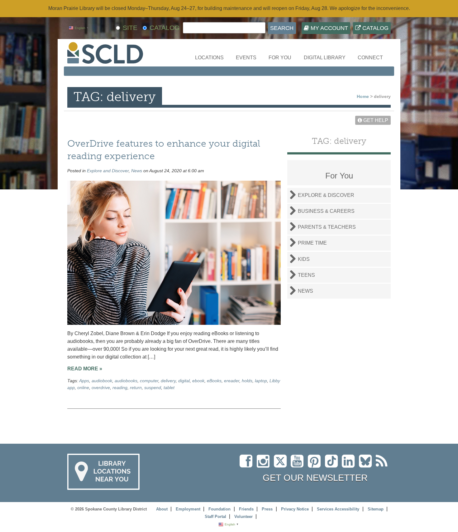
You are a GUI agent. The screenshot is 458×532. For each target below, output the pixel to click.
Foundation (219, 509)
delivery (168, 380)
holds (247, 380)
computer (149, 380)
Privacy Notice (295, 509)
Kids (304, 259)
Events (246, 57)
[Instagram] (265, 464)
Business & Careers (326, 211)
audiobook (102, 380)
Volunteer (243, 516)
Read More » (84, 368)
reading (119, 387)
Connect (370, 57)
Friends (246, 509)
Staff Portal (215, 516)
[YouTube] (299, 464)
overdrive (101, 387)
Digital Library (325, 57)
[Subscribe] (383, 464)
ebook (198, 380)
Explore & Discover (326, 195)
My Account (328, 28)
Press (267, 509)
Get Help (375, 120)
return (136, 387)
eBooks (214, 380)
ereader (231, 380)
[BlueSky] (367, 464)
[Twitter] (282, 464)
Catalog (375, 28)
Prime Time (312, 243)
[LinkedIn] (350, 464)
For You (280, 57)
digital (184, 380)
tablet (169, 387)
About (162, 509)
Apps (84, 380)
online (83, 387)
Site (130, 27)
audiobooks (126, 380)
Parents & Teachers (327, 227)
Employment (188, 509)
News (136, 170)
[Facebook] (247, 464)
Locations (209, 57)
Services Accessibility (338, 509)
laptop (261, 380)
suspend (152, 387)
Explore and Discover (108, 170)
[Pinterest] (316, 464)
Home (363, 96)
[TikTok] (333, 464)
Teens (306, 275)
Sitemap (376, 509)
